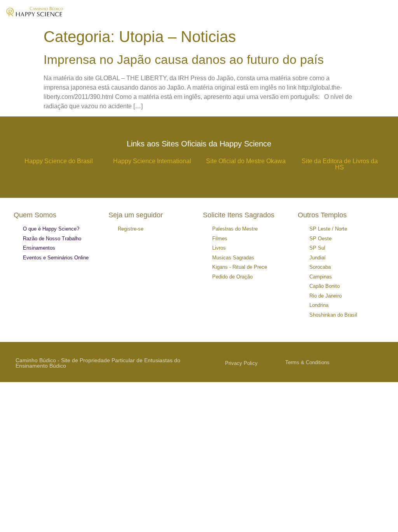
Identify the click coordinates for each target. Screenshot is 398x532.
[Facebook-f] (365, 362)
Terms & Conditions (307, 362)
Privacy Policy (241, 363)
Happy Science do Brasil (58, 161)
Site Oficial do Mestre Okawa (246, 161)
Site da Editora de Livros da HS (340, 164)
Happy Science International (152, 161)
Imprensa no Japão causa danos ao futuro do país (184, 60)
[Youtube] (383, 362)
